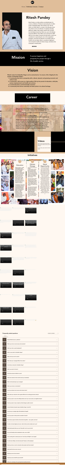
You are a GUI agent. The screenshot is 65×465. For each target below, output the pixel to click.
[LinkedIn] (34, 46)
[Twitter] (33, 46)
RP (32, 2)
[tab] (5, 336)
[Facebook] (32, 46)
